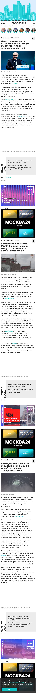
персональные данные (17, 682)
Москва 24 (18, 23)
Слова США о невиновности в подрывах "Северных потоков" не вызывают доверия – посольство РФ (20, 624)
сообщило (21, 116)
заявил (14, 343)
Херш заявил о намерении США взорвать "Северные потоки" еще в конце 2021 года (19, 618)
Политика (16, 37)
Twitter (15, 84)
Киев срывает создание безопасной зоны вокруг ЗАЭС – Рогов (19, 385)
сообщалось (9, 100)
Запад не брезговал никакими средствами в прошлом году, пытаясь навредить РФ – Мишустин (20, 167)
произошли (5, 572)
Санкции (8, 177)
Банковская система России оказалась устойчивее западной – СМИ (20, 161)
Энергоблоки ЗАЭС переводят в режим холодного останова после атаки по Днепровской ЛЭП (20, 390)
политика (3, 180)
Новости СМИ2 (5, 208)
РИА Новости (9, 299)
